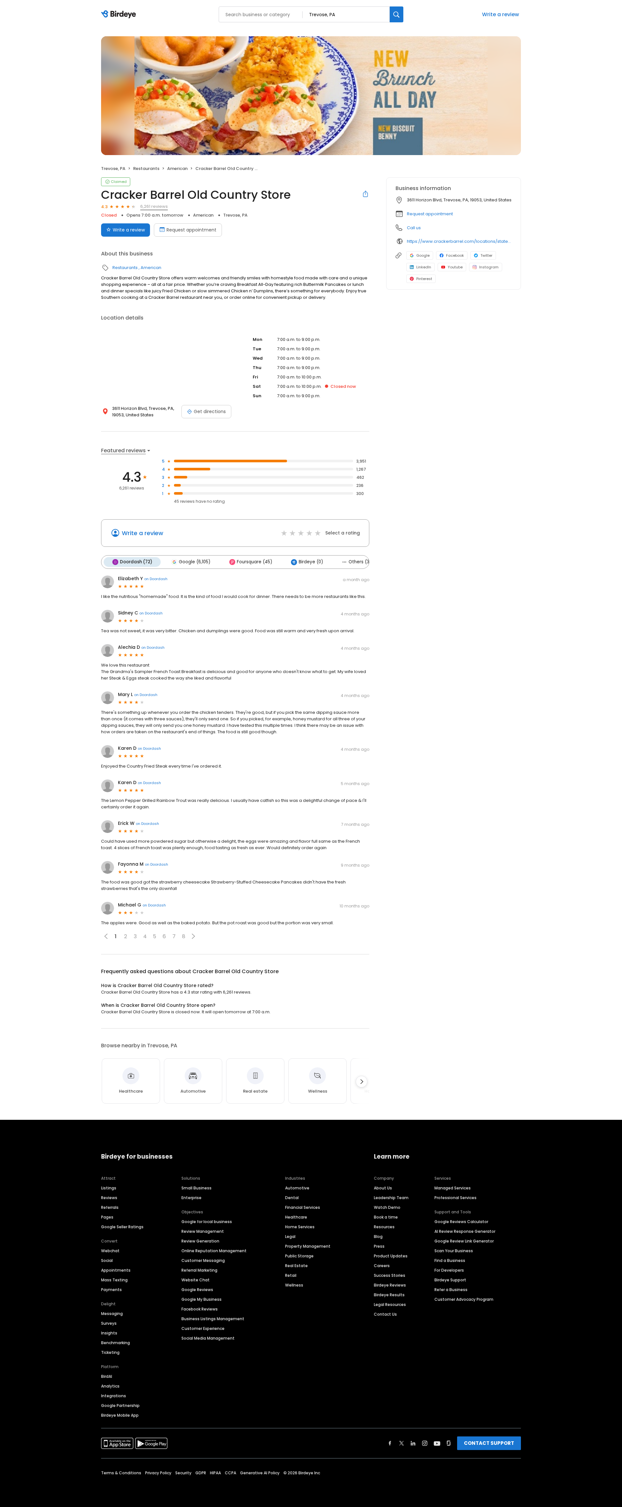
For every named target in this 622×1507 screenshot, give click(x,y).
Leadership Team (391, 1197)
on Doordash (155, 578)
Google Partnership (120, 1405)
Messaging (112, 1313)
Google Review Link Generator (464, 1241)
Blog (378, 1236)
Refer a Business (450, 1289)
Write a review (500, 14)
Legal (290, 1236)
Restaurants (146, 168)
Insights (109, 1333)
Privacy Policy (158, 1473)
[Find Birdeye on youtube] (437, 1443)
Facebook (455, 255)
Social (107, 1260)
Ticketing (110, 1352)
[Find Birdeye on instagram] (424, 1443)
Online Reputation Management (214, 1251)
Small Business (196, 1188)
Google (423, 255)
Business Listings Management (212, 1318)
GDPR (200, 1473)
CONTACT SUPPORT (489, 1443)
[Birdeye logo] (119, 14)
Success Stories (389, 1275)
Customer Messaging (203, 1260)
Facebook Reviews (199, 1309)
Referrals (110, 1207)
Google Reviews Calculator (461, 1221)
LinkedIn (423, 267)
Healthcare (296, 1217)
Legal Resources (390, 1304)
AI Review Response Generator (464, 1231)
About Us (383, 1188)
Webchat (110, 1251)
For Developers (449, 1270)
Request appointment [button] (430, 214)
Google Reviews (197, 1289)
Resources (384, 1227)
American (177, 168)
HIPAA (215, 1473)
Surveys (109, 1323)
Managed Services (452, 1188)
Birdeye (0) (311, 562)
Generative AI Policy (260, 1473)
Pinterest (424, 278)
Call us (414, 228)
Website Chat (195, 1280)
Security (183, 1473)
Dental (292, 1197)
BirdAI (106, 1376)
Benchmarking (115, 1342)
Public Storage (299, 1256)
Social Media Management (208, 1338)
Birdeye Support (450, 1280)
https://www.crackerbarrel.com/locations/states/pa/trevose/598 (459, 241)
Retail (290, 1275)
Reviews (109, 1197)
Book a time (386, 1217)
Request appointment (191, 230)
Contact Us (385, 1314)
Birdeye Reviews (390, 1285)
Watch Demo (387, 1207)
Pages (107, 1217)
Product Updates (391, 1256)
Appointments (116, 1270)
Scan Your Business (453, 1251)
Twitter (486, 255)
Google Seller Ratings (122, 1227)
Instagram (489, 267)
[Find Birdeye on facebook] (390, 1443)
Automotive (297, 1188)
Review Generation (200, 1241)
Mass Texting (114, 1280)
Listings (108, 1188)
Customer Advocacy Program (463, 1299)
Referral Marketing (199, 1270)
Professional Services (455, 1197)
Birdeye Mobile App (120, 1415)
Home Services (300, 1227)
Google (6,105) (194, 562)
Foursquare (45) (254, 562)
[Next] (361, 1081)
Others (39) (361, 562)
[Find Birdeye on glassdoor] (449, 1443)
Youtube (455, 267)
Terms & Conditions (121, 1473)
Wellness (294, 1285)
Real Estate (296, 1265)
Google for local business (206, 1221)
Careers (382, 1265)
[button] (193, 936)
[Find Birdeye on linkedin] (413, 1443)
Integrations (113, 1396)
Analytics (110, 1386)
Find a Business (449, 1260)
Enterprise (191, 1197)
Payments (111, 1289)
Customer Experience (203, 1328)
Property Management (307, 1246)
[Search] (396, 14)
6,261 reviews (154, 206)
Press (379, 1246)
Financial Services (302, 1207)
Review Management (202, 1231)
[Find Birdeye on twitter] (401, 1443)
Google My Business (201, 1299)
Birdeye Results (389, 1295)
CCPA (230, 1473)
